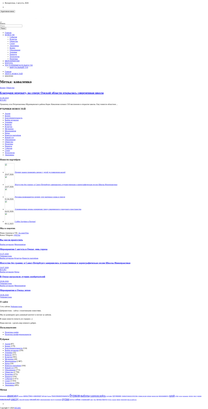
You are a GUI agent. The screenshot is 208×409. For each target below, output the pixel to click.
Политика (14, 59)
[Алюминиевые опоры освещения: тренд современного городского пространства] (10, 209)
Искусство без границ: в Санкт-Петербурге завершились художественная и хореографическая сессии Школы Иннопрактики (66, 185)
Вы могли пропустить (11, 240)
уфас (94, 399)
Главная (8, 33)
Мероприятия (10, 131)
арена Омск (28, 396)
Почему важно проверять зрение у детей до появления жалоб (40, 172)
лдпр (177, 396)
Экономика (14, 46)
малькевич (185, 396)
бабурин (44, 396)
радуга (72, 399)
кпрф (172, 395)
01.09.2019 (4, 98)
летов (180, 396)
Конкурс (8, 124)
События (13, 37)
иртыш (149, 396)
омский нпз (35, 399)
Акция (7, 114)
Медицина (9, 129)
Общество (14, 41)
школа (118, 399)
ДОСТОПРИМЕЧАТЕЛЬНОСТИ (19, 65)
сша (91, 399)
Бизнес (12, 48)
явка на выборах (132, 399)
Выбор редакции (12, 120)
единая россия (142, 396)
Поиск (2, 23)
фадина (99, 399)
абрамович (3, 396)
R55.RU (3, 100)
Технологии (15, 57)
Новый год (9, 137)
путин (65, 399)
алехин (21, 396)
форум (104, 399)
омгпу (15, 399)
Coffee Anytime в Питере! (25, 222)
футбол (109, 399)
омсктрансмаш (45, 399)
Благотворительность (13, 118)
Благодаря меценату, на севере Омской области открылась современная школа (52, 92)
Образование (15, 50)
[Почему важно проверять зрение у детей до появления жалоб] (10, 172)
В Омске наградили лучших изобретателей (22, 276)
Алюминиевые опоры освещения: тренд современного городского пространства (48, 209)
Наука (7, 133)
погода (53, 399)
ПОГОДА (9, 63)
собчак (77, 399)
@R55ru (17, 235)
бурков (75, 395)
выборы (85, 395)
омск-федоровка (24, 399)
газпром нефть (98, 395)
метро (191, 396)
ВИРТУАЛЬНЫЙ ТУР (19, 67)
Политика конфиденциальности (18, 334)
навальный (5, 399)
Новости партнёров (13, 135)
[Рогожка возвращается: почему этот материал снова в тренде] (10, 197)
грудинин (116, 396)
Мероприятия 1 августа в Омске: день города (23, 249)
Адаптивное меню (7, 11)
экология (124, 399)
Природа (13, 54)
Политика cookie (12, 332)
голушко (109, 396)
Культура (13, 39)
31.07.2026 (4, 254)
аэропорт (37, 396)
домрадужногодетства (130, 396)
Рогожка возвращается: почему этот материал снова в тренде (40, 197)
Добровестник (6, 256)
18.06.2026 (4, 295)
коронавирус (164, 396)
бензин (49, 396)
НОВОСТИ (9, 35)
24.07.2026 (4, 268)
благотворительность (60, 396)
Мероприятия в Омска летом (15, 290)
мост (195, 396)
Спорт (12, 44)
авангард (12, 395)
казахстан (155, 396)
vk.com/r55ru (23, 233)
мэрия (199, 396)
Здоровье (13, 52)
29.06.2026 (4, 281)
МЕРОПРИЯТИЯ (12, 61)
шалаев (114, 399)
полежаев (58, 399)
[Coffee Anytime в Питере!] (10, 222)
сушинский (85, 399)
